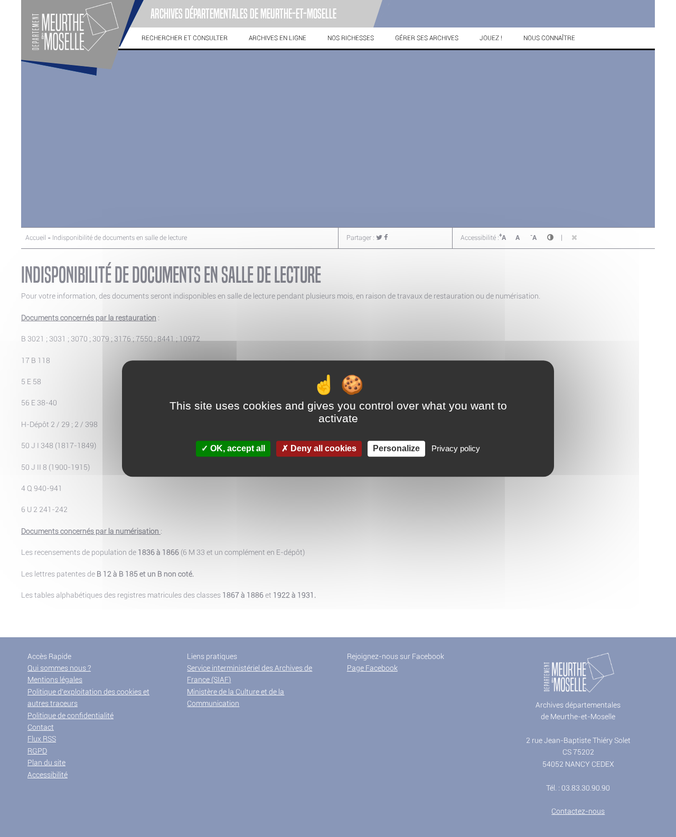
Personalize (396, 448)
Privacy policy (455, 448)
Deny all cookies (322, 448)
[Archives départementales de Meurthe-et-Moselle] (82, 76)
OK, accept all (236, 448)
